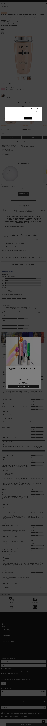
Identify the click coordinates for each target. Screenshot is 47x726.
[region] (23, 114)
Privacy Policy (36, 114)
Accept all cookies (27, 118)
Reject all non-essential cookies (36, 108)
